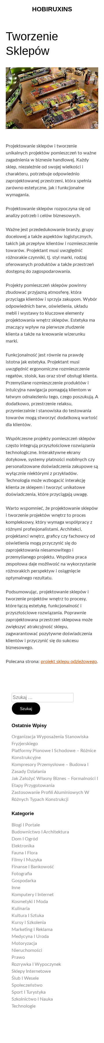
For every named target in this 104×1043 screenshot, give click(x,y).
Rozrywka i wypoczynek (36, 964)
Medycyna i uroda (30, 936)
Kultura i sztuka (28, 915)
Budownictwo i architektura (40, 832)
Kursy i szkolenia (29, 922)
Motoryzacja (24, 943)
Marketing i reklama (32, 929)
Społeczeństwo (27, 985)
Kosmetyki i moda (30, 901)
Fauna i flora (25, 853)
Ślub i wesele (25, 978)
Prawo (18, 957)
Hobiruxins (52, 9)
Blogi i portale (26, 825)
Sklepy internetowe (31, 971)
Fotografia (22, 873)
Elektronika (23, 846)
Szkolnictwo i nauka (32, 999)
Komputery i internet (33, 894)
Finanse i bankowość (33, 866)
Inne (16, 887)
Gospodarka (24, 880)
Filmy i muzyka (27, 860)
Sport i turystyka (29, 992)
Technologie (24, 1006)
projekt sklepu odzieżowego (69, 661)
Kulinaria (21, 908)
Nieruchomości (27, 950)
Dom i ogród (25, 839)
